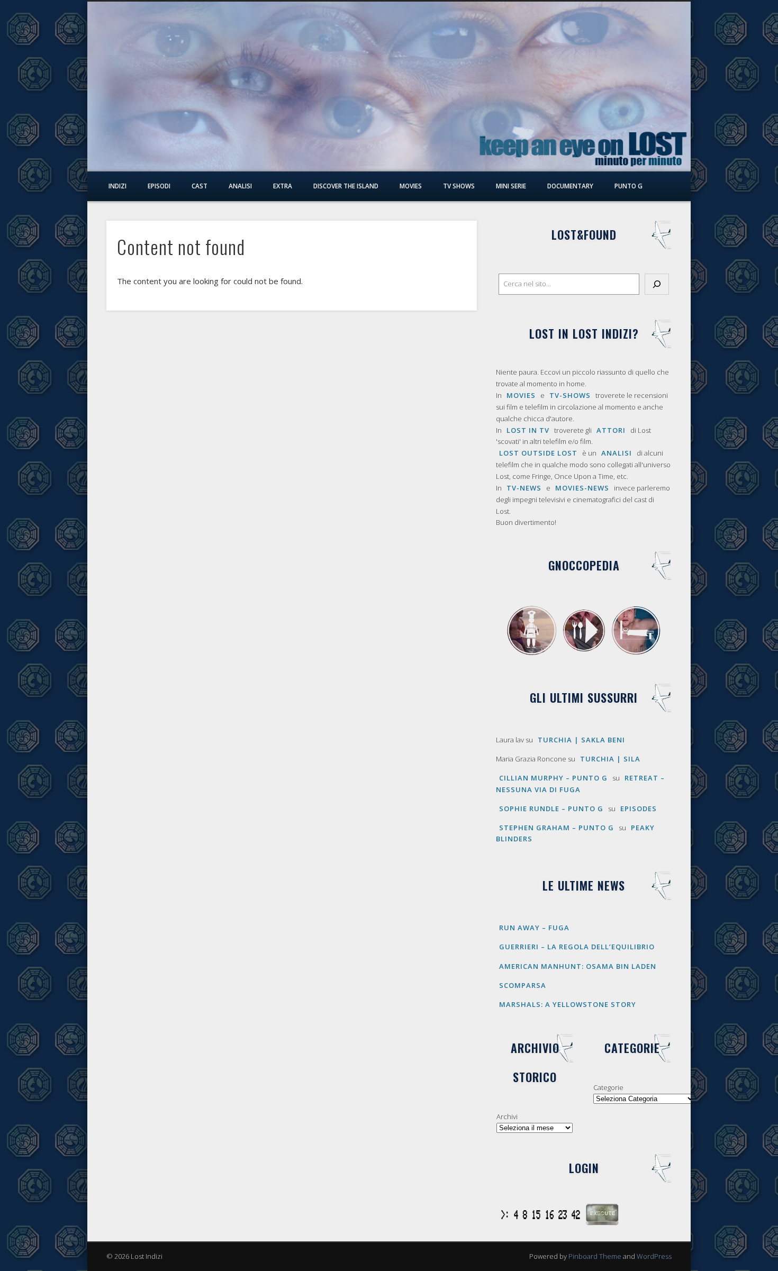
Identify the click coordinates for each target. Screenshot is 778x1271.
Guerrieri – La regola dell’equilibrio (577, 946)
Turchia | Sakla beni (581, 740)
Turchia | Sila (610, 759)
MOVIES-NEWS (582, 488)
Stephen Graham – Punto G (556, 827)
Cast (199, 185)
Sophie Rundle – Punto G (551, 808)
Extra (282, 185)
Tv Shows (459, 185)
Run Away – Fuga (534, 927)
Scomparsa (522, 985)
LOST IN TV (527, 430)
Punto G (628, 185)
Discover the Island (345, 185)
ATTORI (611, 430)
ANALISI (616, 453)
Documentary (570, 185)
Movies (411, 185)
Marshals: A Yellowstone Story (567, 1004)
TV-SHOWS (570, 395)
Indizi (117, 185)
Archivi (507, 1116)
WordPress (654, 1256)
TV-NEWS (523, 488)
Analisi (240, 185)
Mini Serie (511, 185)
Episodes (638, 808)
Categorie (608, 1087)
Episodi (159, 185)
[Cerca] (657, 284)
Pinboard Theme (594, 1256)
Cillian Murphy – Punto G (553, 778)
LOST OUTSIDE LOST (538, 453)
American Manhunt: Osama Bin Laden (577, 966)
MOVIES (521, 395)
